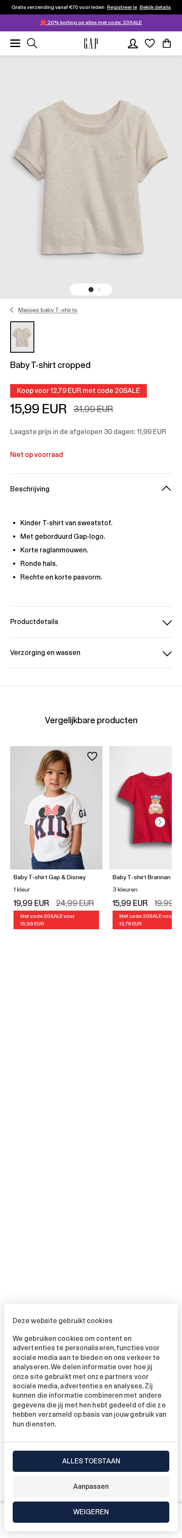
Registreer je (122, 7)
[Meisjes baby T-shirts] (12, 310)
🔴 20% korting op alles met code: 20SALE (91, 22)
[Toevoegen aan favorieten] (92, 756)
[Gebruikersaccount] (133, 43)
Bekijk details (155, 7)
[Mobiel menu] (15, 43)
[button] (91, 289)
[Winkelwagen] (167, 43)
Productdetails (34, 622)
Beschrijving (30, 489)
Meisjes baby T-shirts (47, 309)
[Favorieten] (150, 43)
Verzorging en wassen (45, 653)
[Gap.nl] (91, 43)
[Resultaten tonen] (32, 43)
